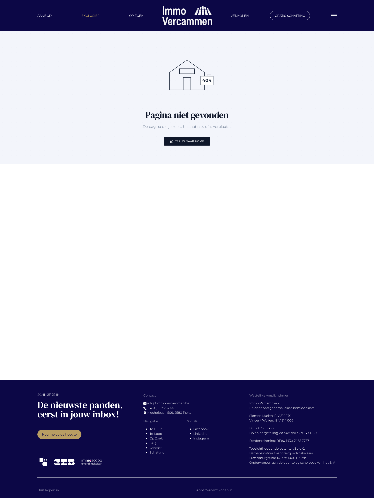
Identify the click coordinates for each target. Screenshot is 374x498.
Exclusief (90, 15)
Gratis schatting (290, 15)
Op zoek (136, 15)
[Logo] (187, 15)
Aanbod (44, 15)
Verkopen (240, 15)
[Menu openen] (334, 15)
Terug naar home (189, 141)
